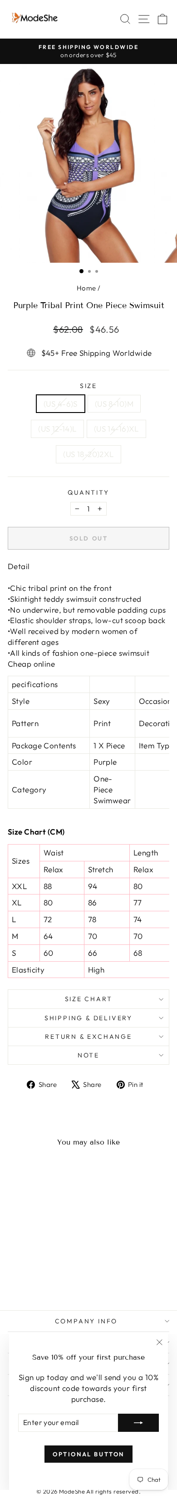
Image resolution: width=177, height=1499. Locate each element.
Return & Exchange (88, 1036)
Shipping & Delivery (88, 1018)
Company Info (86, 1321)
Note (88, 1055)
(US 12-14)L (57, 428)
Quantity (88, 492)
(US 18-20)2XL (88, 454)
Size (88, 386)
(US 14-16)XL (116, 428)
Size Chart (89, 999)
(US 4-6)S (61, 403)
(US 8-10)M (114, 403)
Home (86, 288)
